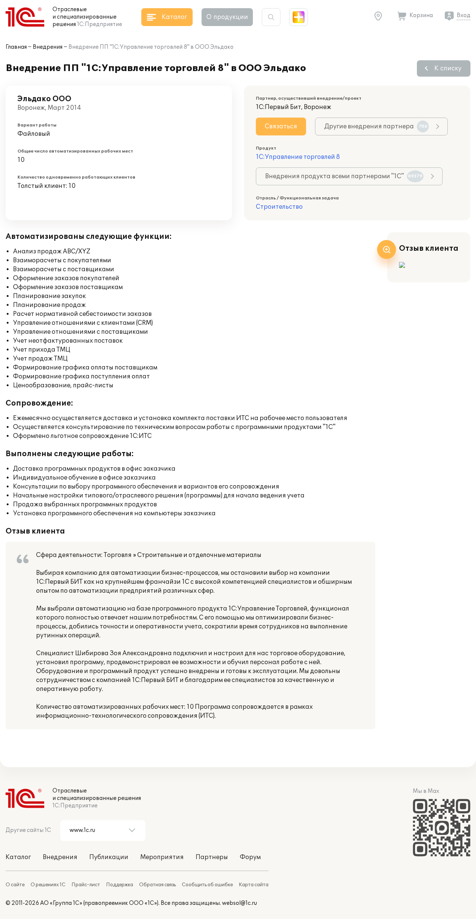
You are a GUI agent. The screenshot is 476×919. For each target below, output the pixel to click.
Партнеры (212, 857)
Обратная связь (157, 885)
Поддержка (119, 885)
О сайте (15, 885)
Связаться (281, 126)
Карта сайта (253, 885)
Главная (16, 47)
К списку (447, 68)
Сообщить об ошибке (207, 885)
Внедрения (47, 47)
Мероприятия (162, 857)
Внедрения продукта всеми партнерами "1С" (343, 176)
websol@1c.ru (239, 903)
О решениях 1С (47, 885)
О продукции (227, 17)
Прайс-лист (85, 885)
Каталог (18, 857)
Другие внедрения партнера (375, 126)
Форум (250, 857)
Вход (463, 15)
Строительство (279, 207)
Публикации (108, 857)
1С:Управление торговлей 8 (298, 157)
